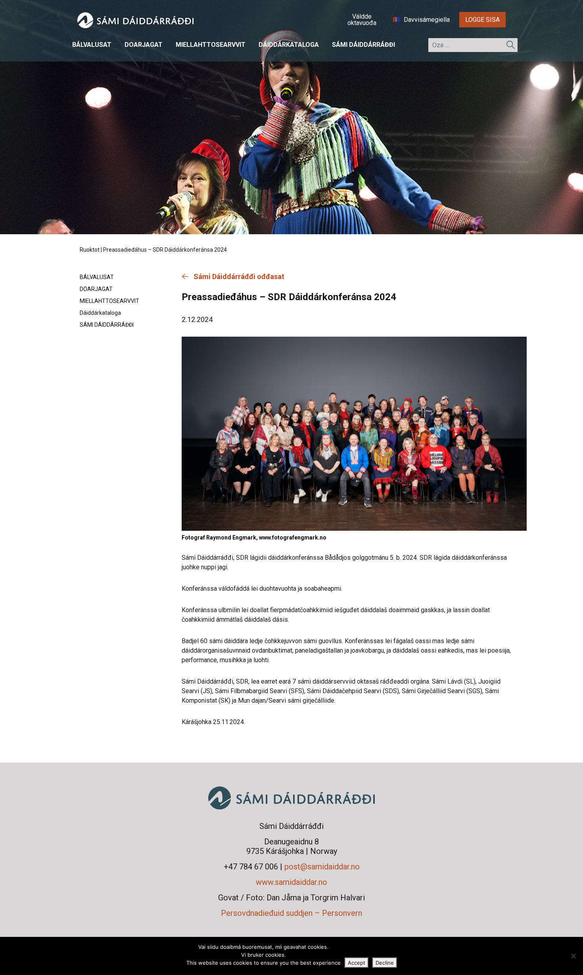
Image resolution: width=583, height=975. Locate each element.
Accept (356, 963)
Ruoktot (90, 250)
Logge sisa (482, 19)
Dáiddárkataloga (289, 44)
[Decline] (573, 956)
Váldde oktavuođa (361, 19)
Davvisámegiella (426, 19)
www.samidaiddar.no (291, 882)
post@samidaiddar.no (322, 866)
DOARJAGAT (144, 44)
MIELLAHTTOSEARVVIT (210, 44)
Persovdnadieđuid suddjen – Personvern (291, 913)
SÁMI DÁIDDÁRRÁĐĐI (363, 44)
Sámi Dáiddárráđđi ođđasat (239, 276)
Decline (385, 963)
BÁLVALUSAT (91, 44)
